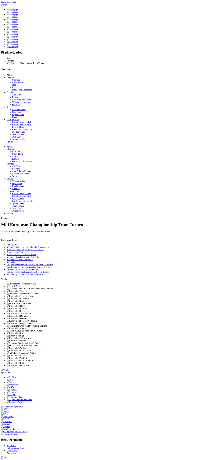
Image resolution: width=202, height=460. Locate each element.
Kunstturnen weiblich (21, 124)
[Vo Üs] (10, 380)
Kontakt (15, 87)
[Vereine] (5, 370)
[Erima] (10, 382)
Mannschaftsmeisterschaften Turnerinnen (24, 257)
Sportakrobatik (18, 132)
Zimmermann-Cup (15, 252)
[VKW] (10, 387)
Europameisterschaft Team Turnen (21, 254)
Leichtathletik (18, 127)
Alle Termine (17, 95)
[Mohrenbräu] (13, 385)
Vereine (10, 142)
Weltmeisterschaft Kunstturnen (20, 259)
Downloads (17, 112)
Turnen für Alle (18, 139)
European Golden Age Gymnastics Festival (25, 249)
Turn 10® (16, 137)
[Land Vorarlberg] (15, 397)
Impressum (11, 445)
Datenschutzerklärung (16, 448)
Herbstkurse (12, 244)
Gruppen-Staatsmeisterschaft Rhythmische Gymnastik (30, 264)
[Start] (4, 5)
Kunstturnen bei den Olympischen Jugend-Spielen (28, 267)
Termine (10, 92)
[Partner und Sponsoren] (12, 407)
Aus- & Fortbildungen (21, 99)
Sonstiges (16, 104)
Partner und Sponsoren (22, 90)
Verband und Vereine (21, 102)
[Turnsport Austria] (15, 402)
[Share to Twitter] (10, 237)
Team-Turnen (18, 134)
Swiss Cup (11, 262)
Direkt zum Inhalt (8, 2)
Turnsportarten (13, 119)
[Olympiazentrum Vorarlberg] (20, 399)
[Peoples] (11, 394)
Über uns (11, 77)
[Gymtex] (11, 392)
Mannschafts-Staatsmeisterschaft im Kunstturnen (28, 247)
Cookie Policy (13, 450)
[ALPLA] (11, 377)
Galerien (16, 117)
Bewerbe (16, 97)
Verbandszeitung (19, 109)
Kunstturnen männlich (21, 122)
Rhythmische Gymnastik (23, 129)
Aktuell (10, 75)
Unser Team (17, 82)
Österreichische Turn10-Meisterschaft (23, 269)
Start (9, 58)
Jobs (14, 85)
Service (10, 107)
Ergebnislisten (18, 114)
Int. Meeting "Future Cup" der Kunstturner (25, 274)
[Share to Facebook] (4, 237)
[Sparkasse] (12, 389)
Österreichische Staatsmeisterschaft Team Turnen (28, 272)
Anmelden (11, 453)
